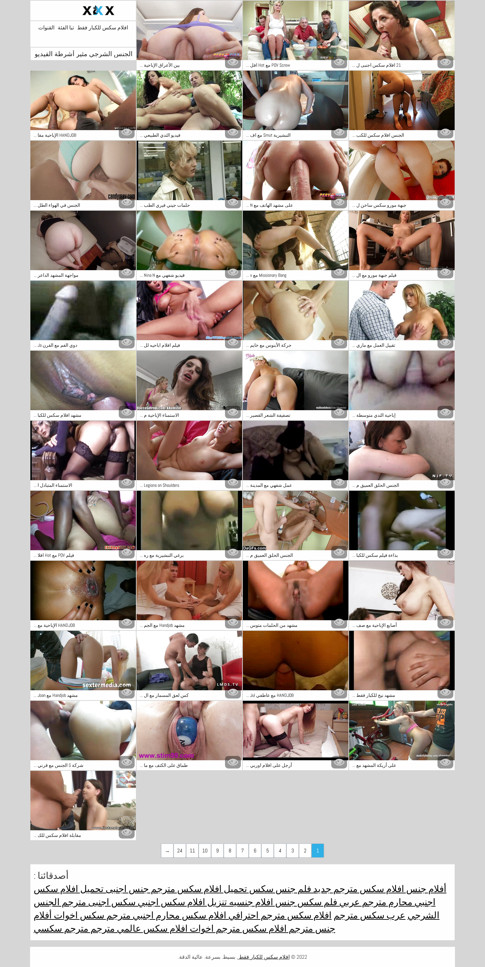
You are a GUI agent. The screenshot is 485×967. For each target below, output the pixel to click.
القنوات (46, 27)
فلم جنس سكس (279, 889)
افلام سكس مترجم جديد (357, 889)
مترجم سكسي (61, 928)
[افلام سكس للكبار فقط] (83, 10)
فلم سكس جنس (305, 902)
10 (205, 850)
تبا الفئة (66, 27)
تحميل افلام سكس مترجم (198, 889)
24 (179, 850)
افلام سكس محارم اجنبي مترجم (165, 915)
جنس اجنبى (126, 889)
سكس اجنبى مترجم (98, 902)
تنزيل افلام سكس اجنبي (181, 902)
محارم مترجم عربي (374, 902)
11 (192, 850)
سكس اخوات (78, 915)
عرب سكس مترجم (369, 915)
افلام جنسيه (250, 902)
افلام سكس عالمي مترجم (138, 928)
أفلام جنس (425, 889)
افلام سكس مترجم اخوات (237, 928)
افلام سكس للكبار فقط (102, 27)
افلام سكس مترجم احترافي (279, 915)
